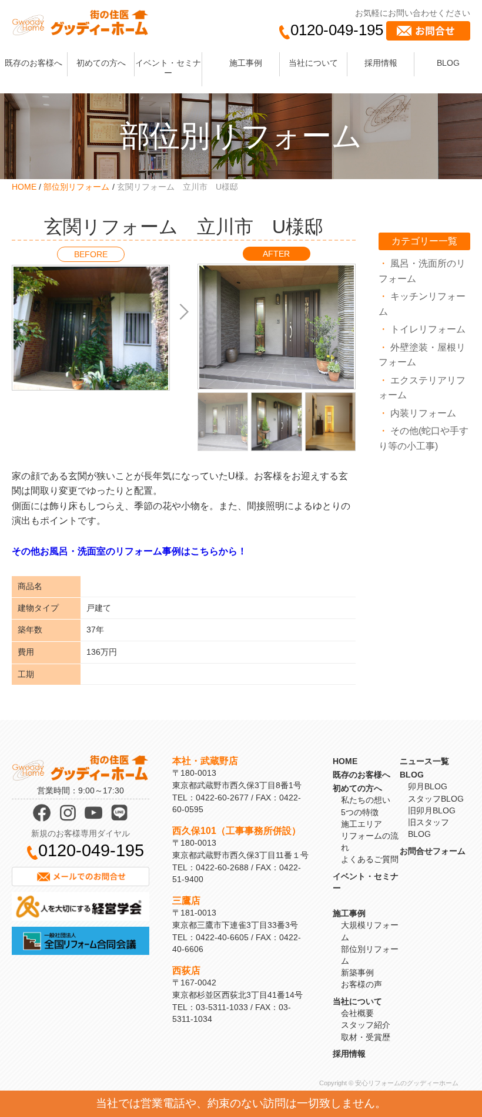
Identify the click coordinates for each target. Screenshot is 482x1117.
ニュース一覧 (424, 761)
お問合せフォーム (433, 851)
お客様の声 (361, 984)
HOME (24, 186)
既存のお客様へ (33, 63)
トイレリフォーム (428, 329)
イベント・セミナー (168, 68)
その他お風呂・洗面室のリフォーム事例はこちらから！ (129, 551)
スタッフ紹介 (365, 1024)
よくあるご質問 (370, 859)
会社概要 (357, 1013)
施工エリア (361, 824)
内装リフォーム (423, 413)
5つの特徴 (360, 812)
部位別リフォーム (76, 186)
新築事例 (357, 972)
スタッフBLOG (436, 798)
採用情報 (380, 63)
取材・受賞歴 (365, 1037)
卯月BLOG (427, 786)
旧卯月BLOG (432, 810)
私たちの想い (365, 800)
